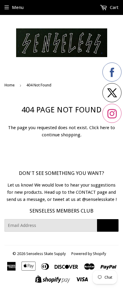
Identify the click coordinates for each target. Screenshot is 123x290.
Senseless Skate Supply (46, 253)
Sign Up (108, 225)
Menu (18, 7)
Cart (114, 7)
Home (9, 85)
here (104, 127)
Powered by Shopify (88, 253)
